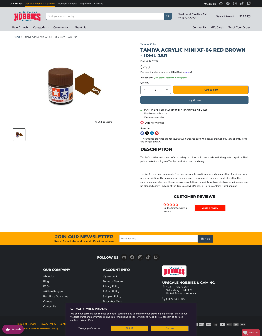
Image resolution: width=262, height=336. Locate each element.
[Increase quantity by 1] (167, 90)
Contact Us (200, 27)
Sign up (205, 238)
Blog (46, 281)
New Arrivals (20, 27)
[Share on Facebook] (142, 133)
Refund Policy (111, 291)
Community (61, 27)
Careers (47, 301)
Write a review (210, 208)
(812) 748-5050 (176, 299)
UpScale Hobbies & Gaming (40, 3)
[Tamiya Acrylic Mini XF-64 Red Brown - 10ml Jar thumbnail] (19, 135)
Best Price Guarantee (55, 296)
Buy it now (194, 100)
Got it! (129, 328)
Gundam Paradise (67, 3)
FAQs (46, 286)
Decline (170, 328)
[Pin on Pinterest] (157, 133)
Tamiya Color (148, 44)
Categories (40, 27)
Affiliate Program (53, 291)
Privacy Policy (87, 320)
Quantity (144, 83)
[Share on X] (147, 133)
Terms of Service (113, 281)
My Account (110, 276)
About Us (80, 27)
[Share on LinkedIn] (152, 133)
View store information (154, 117)
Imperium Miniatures (91, 3)
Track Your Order (239, 27)
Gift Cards (217, 27)
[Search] (168, 16)
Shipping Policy (112, 296)
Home (16, 36)
